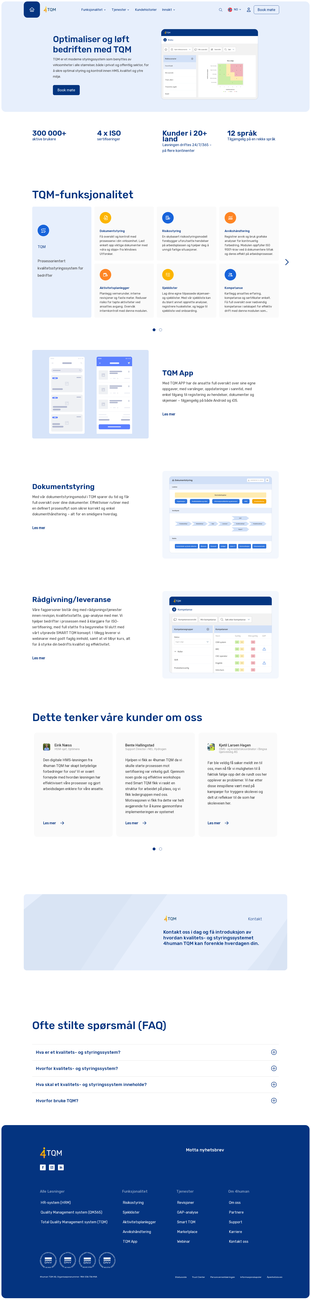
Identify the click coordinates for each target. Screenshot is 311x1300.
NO (236, 9)
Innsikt (167, 9)
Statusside (181, 1277)
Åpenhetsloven (274, 1277)
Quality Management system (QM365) (71, 1212)
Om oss (235, 1202)
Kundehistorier (146, 9)
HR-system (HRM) (56, 1202)
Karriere (235, 1232)
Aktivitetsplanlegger (139, 1222)
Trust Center (198, 1277)
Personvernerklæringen (222, 1277)
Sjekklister (131, 1212)
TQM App (130, 1241)
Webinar (183, 1241)
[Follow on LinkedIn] (61, 1167)
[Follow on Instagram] (52, 1167)
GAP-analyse (187, 1212)
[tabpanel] (125, 262)
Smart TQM (186, 1222)
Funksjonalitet (92, 9)
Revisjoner (185, 1202)
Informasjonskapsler (251, 1277)
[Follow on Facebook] (43, 1167)
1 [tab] (154, 329)
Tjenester (119, 9)
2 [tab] (160, 329)
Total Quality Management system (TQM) (74, 1222)
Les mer (168, 414)
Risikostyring (133, 1202)
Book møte (266, 10)
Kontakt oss (238, 1241)
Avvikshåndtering (137, 1232)
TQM (42, 247)
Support (235, 1222)
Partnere (236, 1212)
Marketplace (187, 1232)
